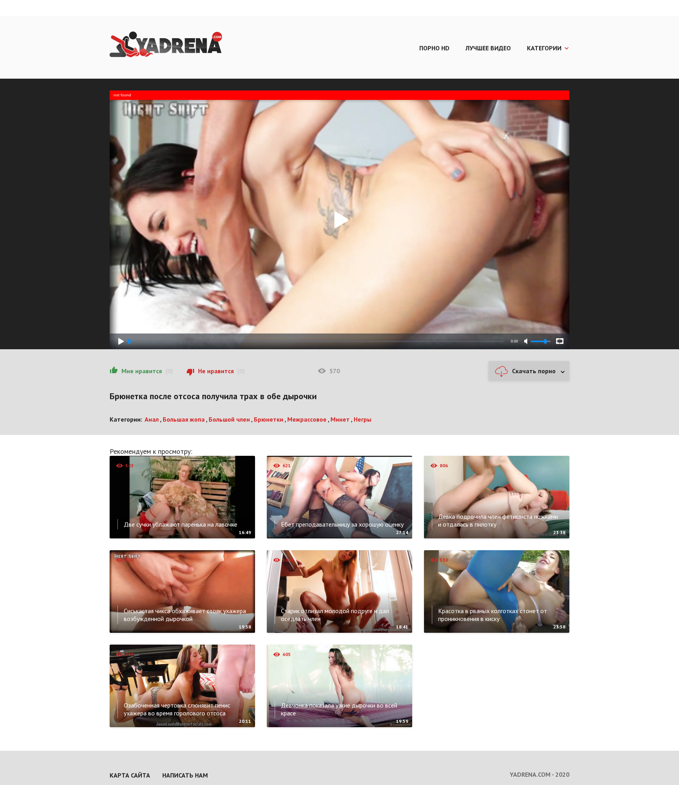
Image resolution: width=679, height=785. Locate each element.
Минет (340, 419)
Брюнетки (268, 419)
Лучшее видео (488, 48)
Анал (152, 419)
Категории (544, 48)
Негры (362, 419)
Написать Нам (185, 775)
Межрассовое (307, 419)
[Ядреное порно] (166, 45)
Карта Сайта (130, 775)
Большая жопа (184, 419)
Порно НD (434, 48)
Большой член (229, 419)
